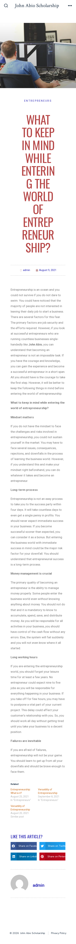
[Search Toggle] (6, 6)
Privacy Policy (58, 933)
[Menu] (70, 6)
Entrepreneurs (38, 100)
